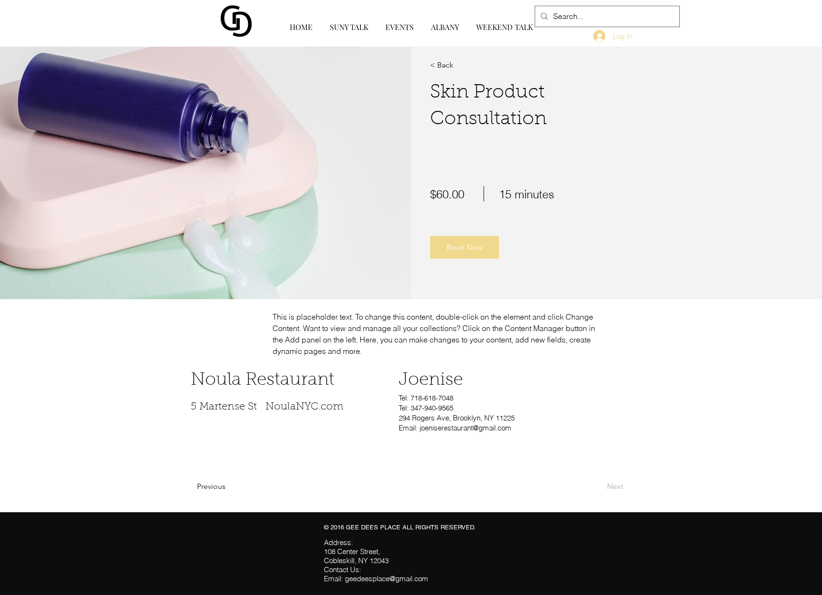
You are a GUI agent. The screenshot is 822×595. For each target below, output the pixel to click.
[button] (464, 247)
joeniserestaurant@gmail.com (465, 427)
